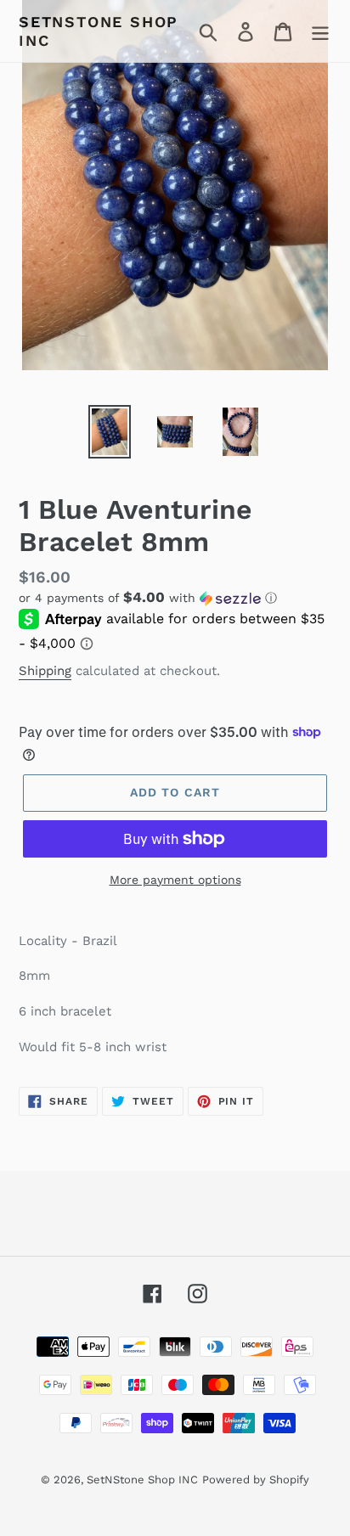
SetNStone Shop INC (98, 31)
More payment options (175, 879)
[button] (175, 597)
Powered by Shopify (255, 1479)
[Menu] (320, 31)
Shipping (45, 670)
